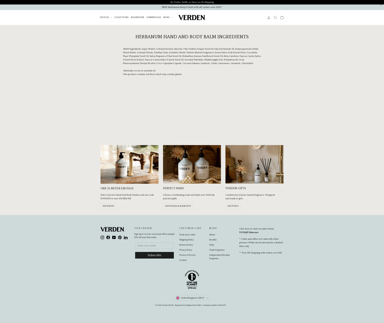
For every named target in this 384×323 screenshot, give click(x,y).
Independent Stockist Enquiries (219, 257)
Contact (183, 260)
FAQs (211, 245)
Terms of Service (187, 255)
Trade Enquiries (216, 250)
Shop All (105, 17)
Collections (121, 17)
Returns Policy (186, 245)
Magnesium (137, 17)
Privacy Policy (185, 250)
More (166, 17)
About (212, 235)
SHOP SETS (233, 206)
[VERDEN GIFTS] (254, 164)
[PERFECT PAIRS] (192, 164)
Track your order (187, 235)
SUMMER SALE (154, 17)
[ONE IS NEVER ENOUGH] (129, 164)
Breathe (213, 240)
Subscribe (154, 255)
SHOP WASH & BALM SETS (178, 206)
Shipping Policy (186, 240)
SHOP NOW (108, 206)
